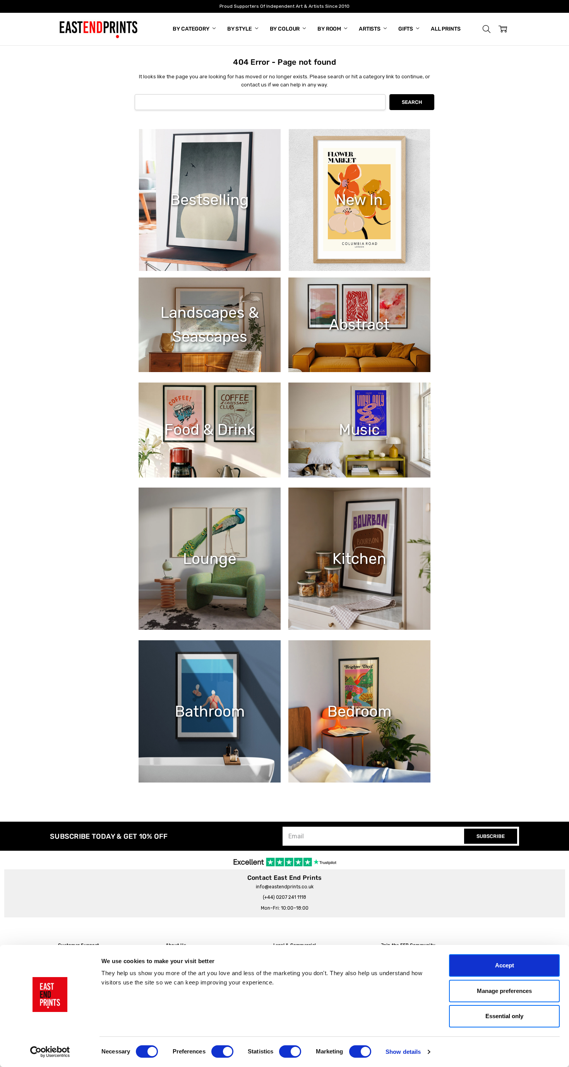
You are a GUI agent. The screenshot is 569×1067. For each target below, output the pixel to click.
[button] (486, 29)
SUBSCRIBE (490, 836)
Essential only (504, 1016)
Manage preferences (504, 991)
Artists (370, 29)
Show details (403, 1051)
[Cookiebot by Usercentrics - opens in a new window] (50, 1052)
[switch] (222, 1051)
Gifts (406, 29)
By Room (329, 29)
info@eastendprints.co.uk (285, 886)
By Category (191, 29)
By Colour (285, 29)
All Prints (446, 29)
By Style (240, 29)
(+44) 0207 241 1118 (284, 897)
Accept (504, 965)
